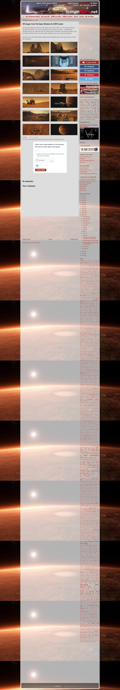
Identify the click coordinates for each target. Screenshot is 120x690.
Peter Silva (88, 538)
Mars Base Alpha (89, 16)
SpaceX (76, 16)
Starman (82, 591)
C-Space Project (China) (92, 313)
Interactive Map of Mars (85, 156)
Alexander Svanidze (92, 271)
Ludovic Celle (83, 433)
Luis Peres (90, 433)
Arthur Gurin (94, 290)
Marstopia (82, 484)
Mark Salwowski (91, 444)
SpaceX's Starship (84, 168)
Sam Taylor (87, 567)
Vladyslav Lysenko (90, 629)
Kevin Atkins (94, 420)
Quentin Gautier (83, 546)
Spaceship (84, 585)
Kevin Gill (82, 421)
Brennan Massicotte (93, 309)
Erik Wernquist (83, 363)
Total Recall (96, 621)
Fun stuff (88, 375)
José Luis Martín (95, 415)
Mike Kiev (86, 499)
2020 (83, 208)
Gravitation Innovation (84, 384)
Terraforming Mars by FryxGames (90, 240)
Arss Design (88, 287)
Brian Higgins (89, 310)
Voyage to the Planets (88, 631)
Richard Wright (89, 555)
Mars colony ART (45, 16)
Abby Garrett (92, 262)
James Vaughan (87, 405)
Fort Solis (89, 373)
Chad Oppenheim (90, 321)
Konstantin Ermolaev (92, 423)
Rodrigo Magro (85, 560)
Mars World (96, 481)
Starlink (95, 590)
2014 (83, 255)
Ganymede (82, 376)
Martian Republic (84, 184)
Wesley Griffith (87, 634)
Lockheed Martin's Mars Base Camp (88, 173)
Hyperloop (95, 391)
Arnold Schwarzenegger (92, 286)
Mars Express (94, 464)
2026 (83, 196)
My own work (96, 506)
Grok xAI (95, 385)
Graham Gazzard (93, 382)
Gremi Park (82, 385)
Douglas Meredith (93, 354)
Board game (92, 304)
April (84, 233)
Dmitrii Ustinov (96, 348)
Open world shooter (91, 521)
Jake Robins (91, 403)
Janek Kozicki (96, 405)
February (85, 246)
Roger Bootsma (93, 560)
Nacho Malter (84, 508)
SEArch (91, 572)
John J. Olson (94, 412)
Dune (83, 357)
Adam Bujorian (87, 263)
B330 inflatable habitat (89, 297)
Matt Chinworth (94, 488)
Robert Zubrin (87, 558)
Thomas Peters (85, 617)
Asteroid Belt (96, 292)
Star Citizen (87, 588)
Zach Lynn (88, 640)
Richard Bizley (89, 554)
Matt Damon (82, 490)
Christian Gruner (90, 327)
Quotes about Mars (93, 546)
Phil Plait (94, 538)
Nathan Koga (82, 511)
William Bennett (83, 635)
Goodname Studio (84, 382)
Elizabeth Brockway (91, 358)
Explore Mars (83, 186)
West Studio (94, 634)
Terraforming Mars (93, 605)
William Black (91, 635)
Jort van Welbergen (86, 415)
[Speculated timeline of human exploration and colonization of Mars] (89, 93)
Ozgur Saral (86, 527)
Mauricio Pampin (95, 491)
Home (50, 239)
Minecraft (87, 500)
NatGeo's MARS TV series (90, 509)
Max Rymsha (90, 493)
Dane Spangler (90, 340)
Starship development (85, 593)
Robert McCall (91, 557)
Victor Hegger (83, 628)
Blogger (62, 686)
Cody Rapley (94, 331)
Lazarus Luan (94, 426)
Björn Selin (95, 301)
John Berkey (87, 412)
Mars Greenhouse (91, 467)
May (84, 231)
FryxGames (82, 375)
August (85, 225)
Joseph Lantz (84, 417)
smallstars (87, 578)
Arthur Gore (87, 290)
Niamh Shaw (82, 514)
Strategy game (89, 599)
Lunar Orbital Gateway (85, 436)
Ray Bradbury (90, 548)
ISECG (93, 400)
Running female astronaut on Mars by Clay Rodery (91, 243)
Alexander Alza (90, 269)
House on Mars (86, 390)
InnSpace (82, 396)
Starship (81, 16)
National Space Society (84, 512)
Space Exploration (93, 581)
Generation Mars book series (86, 378)
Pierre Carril (91, 543)
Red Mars (83, 551)
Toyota (83, 623)
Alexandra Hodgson (84, 272)
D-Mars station (92, 339)
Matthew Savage (87, 491)
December (85, 216)
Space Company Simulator (93, 580)
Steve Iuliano (86, 597)
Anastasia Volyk (89, 278)
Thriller (91, 617)
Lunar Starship (83, 438)
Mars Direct (83, 188)
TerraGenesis (85, 607)
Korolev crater (83, 424)
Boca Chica (88, 306)
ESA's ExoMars (83, 171)
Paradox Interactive (88, 529)
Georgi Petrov (85, 379)
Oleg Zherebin (86, 520)
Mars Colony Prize (91, 459)
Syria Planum (87, 602)
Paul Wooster (92, 533)
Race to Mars (83, 548)
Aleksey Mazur (96, 268)
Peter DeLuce (94, 536)
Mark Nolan (84, 444)
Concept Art (92, 334)
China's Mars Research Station (87, 324)
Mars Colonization (29, 139)
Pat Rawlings (94, 530)
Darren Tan (82, 343)
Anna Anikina (94, 283)
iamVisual (82, 393)
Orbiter (90, 524)
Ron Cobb (82, 563)
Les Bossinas (87, 429)
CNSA (87, 331)
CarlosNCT (90, 316)
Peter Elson (82, 538)
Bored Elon (88, 307)
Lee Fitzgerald (83, 427)
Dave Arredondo (90, 343)
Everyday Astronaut (84, 366)
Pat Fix (82, 530)
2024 (83, 200)
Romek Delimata (93, 561)
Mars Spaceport (95, 479)
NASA (91, 508)
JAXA (93, 406)
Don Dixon (84, 352)
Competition (83, 334)
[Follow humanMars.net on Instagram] (89, 67)
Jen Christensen (91, 408)
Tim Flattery (89, 620)
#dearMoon (82, 260)
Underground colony (84, 625)
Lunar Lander (94, 435)
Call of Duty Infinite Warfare (85, 315)
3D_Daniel (89, 260)
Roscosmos (88, 564)
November (85, 218)
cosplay (88, 337)
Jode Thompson (89, 411)
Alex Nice (83, 269)
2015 (83, 253)
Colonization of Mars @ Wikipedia (88, 179)
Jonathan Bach (96, 414)
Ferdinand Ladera (90, 369)
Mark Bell (83, 442)
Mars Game (92, 465)
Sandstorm (87, 569)
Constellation (82, 337)
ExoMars (88, 367)
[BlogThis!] (33, 137)
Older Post (74, 239)
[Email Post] (30, 137)
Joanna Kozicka (94, 409)
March (84, 235)
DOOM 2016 (91, 352)
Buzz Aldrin (82, 313)
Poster (86, 545)
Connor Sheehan (84, 336)
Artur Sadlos (88, 292)
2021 (83, 206)
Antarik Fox (95, 284)
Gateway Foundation (92, 376)
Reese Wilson (96, 551)
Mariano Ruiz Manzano (94, 441)
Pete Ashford (87, 536)
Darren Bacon (94, 342)
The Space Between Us (30, 27)
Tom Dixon (95, 620)
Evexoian (92, 366)
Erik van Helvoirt (93, 361)
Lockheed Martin (95, 429)
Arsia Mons (82, 287)
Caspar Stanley (89, 319)
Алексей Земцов (84, 641)
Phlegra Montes (87, 539)
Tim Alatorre (82, 620)
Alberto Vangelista (87, 268)
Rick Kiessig (96, 555)
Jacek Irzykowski (85, 402)
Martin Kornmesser (93, 485)
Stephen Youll (92, 596)
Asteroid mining (85, 293)
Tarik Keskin (94, 602)
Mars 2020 (88, 445)
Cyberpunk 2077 (83, 339)
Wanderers (92, 632)
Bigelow (84, 301)
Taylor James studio (84, 603)
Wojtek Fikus (94, 637)
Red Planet (89, 551)
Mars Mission (91, 471)
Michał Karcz (82, 497)
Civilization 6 (96, 328)
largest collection (84, 101)
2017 (83, 214)
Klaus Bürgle (83, 423)
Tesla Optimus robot (92, 608)
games (81, 110)
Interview (88, 400)
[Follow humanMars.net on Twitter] (89, 80)
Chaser (86, 322)
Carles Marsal (83, 316)
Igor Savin (92, 393)
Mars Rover (95, 478)
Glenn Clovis (94, 381)
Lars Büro (84, 426)
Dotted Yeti (86, 354)
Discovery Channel (87, 348)
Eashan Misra (89, 357)
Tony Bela (89, 622)
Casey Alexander (89, 318)
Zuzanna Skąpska (95, 640)
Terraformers (82, 605)
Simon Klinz (84, 577)
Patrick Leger (82, 532)
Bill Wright (90, 301)
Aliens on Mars (89, 275)
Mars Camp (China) (91, 452)
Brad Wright (95, 307)
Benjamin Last (89, 300)
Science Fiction (94, 571)
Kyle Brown (90, 424)
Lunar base (86, 435)
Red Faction (96, 549)
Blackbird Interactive (84, 303)
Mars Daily (82, 162)
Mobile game (89, 502)
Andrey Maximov (89, 281)
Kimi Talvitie (88, 421)
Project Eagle (94, 545)
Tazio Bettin (94, 603)
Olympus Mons (94, 520)
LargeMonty (96, 424)
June (84, 229)
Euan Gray (88, 364)
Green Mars (94, 384)
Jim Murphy (86, 409)
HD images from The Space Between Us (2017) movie (89, 238)
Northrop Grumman (92, 517)
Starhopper (82, 590)
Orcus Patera (96, 524)
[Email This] (32, 137)
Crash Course (94, 337)
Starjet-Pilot (89, 590)
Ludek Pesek (94, 432)
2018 (83, 212)
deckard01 (95, 345)
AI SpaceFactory (91, 266)
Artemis (87, 289)
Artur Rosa (82, 292)
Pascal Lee (96, 529)
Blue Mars (93, 303)
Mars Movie (49, 139)
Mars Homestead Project (86, 468)
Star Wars (95, 588)
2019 (83, 210)
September (85, 223)
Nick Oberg (92, 515)
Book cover (82, 307)
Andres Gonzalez (90, 280)
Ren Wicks (84, 552)
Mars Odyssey (92, 473)
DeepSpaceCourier (84, 346)
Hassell (89, 388)
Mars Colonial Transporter (92, 453)
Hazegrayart (96, 388)
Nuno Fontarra (91, 518)
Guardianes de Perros (84, 387)
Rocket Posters (96, 558)
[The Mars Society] (89, 151)
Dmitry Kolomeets (93, 349)
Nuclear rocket (83, 518)
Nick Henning (89, 514)
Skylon (89, 577)
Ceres (84, 321)
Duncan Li (97, 355)
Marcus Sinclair (96, 439)
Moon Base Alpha (89, 503)
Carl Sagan (95, 315)
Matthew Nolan (90, 490)
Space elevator (85, 581)
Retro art (91, 552)
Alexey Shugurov (83, 274)
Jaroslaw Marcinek (86, 406)
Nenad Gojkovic (94, 512)
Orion (83, 526)
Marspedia (82, 158)
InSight (87, 396)
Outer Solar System (90, 526)
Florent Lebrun (91, 372)
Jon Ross (89, 414)
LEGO (90, 427)
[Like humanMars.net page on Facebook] (89, 72)
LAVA (89, 426)
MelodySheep (88, 494)
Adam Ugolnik (83, 265)
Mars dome (43, 139)
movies (94, 108)
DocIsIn (91, 351)
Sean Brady (85, 572)
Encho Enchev (88, 360)
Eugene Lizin (94, 364)
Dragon (90, 355)
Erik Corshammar (85, 361)
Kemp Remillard (88, 418)
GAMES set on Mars (67, 16)
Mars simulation (86, 479)
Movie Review (89, 506)
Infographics (92, 394)
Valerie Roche (94, 625)
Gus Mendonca (94, 387)
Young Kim (90, 638)
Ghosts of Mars (93, 379)
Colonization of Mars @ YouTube (87, 181)
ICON (87, 393)
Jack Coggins (94, 402)
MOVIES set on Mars (56, 16)
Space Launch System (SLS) (88, 583)
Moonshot (82, 506)
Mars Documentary (95, 460)
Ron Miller (88, 563)
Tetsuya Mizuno (83, 610)
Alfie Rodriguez (92, 274)
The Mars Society (91, 613)
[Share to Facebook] (36, 137)
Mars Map (82, 471)
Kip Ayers (95, 421)
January (85, 248)
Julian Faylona (92, 417)
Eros (89, 363)
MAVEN (83, 493)
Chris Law (87, 325)
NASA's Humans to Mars (86, 169)
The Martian (92, 614)
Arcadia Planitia (83, 286)
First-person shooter (91, 370)
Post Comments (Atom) (34, 242)
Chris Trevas (82, 327)
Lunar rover (94, 436)
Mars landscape (93, 470)
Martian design (89, 484)
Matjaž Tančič (87, 488)
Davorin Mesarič (87, 345)
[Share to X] (35, 137)
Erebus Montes (96, 360)
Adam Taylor (94, 263)
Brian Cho (82, 310)
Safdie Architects (92, 566)
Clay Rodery (85, 330)
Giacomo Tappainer (84, 381)
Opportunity (91, 523)
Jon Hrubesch (83, 414)
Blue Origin (86, 304)
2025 (83, 198)
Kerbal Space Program (86, 420)
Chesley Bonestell (93, 322)
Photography (83, 541)
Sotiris (92, 578)
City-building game (88, 328)
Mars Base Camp (86, 450)
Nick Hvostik (96, 514)
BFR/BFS (96, 300)
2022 (83, 204)
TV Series (91, 623)
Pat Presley (88, 530)
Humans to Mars (87, 391)
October (85, 220)
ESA (93, 363)
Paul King (97, 532)
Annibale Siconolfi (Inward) (85, 284)
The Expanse (83, 611)
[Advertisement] (50, 227)
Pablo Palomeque (93, 527)
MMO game (82, 502)
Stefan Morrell (96, 594)
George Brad (96, 378)
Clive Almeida (94, 330)
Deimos (91, 346)
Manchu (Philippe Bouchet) (85, 439)
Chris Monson (94, 325)
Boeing (95, 306)
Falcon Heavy (82, 369)
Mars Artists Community (85, 183)
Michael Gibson (94, 496)
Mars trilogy (84, 481)
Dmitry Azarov (85, 349)
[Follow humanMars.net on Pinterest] (89, 76)
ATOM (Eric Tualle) (90, 295)
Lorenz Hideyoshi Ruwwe (87, 430)
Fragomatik (95, 373)
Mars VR (90, 481)
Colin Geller (94, 333)
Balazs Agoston (86, 298)
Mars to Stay (83, 190)
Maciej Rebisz (94, 438)
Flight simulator (83, 372)
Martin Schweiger (83, 487)
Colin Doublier (83, 333)
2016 (83, 251)
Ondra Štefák (82, 521)
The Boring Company (92, 610)
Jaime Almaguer (83, 403)
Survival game (89, 600)
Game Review (94, 375)
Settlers (97, 575)
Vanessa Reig (94, 626)
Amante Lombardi (89, 277)
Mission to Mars (94, 500)
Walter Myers (85, 632)
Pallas (81, 529)
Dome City (97, 351)
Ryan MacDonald (95, 564)
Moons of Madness (92, 505)
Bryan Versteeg (92, 312)
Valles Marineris (84, 626)
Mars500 (84, 482)
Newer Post (26, 239)
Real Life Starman (88, 549)
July (84, 227)
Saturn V (95, 569)
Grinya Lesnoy (89, 385)
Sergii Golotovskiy (90, 575)
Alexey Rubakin (94, 272)
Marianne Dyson (84, 441)
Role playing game (84, 561)
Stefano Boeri (84, 596)
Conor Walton (94, 336)
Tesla (92, 607)
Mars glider (82, 467)
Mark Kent (97, 442)
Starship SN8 (88, 594)
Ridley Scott (84, 557)
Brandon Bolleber (83, 309)
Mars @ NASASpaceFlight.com (87, 160)
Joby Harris (82, 411)
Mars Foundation (83, 465)
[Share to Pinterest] (37, 137)
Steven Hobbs (94, 597)
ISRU (97, 400)
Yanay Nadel (83, 638)
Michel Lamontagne (91, 497)
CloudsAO (82, 331)
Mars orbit (87, 475)
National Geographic (91, 511)
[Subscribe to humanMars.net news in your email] (89, 63)
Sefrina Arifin (90, 574)
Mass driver (91, 487)
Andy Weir (87, 283)
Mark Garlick (90, 442)
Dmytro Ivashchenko (84, 351)
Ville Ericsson (91, 628)
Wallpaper (96, 631)
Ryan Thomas (84, 566)
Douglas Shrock (83, 355)
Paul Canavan (90, 532)
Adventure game (92, 265)
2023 (83, 202)
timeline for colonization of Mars (87, 119)
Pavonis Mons (90, 535)
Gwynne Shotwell (83, 388)
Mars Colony (37, 139)
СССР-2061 (92, 641)
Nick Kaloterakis (85, 515)
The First (91, 611)
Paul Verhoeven (84, 533)
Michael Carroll (87, 496)
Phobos (94, 539)
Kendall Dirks (96, 418)
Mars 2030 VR (91, 447)
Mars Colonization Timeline (33, 16)
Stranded (82, 599)
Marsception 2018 (93, 482)
